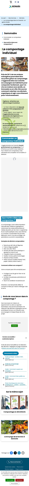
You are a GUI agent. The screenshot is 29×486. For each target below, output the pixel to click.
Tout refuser (20, 480)
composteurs (17, 109)
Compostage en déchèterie (15, 412)
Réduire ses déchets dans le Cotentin (13, 348)
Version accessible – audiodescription (9, 338)
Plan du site (20, 467)
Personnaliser (14, 483)
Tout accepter (10, 480)
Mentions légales (9, 469)
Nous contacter (15, 462)
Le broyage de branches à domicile (14, 438)
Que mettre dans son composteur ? (10, 43)
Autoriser (14, 325)
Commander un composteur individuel (12, 38)
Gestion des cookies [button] (10, 467)
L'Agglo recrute (19, 469)
